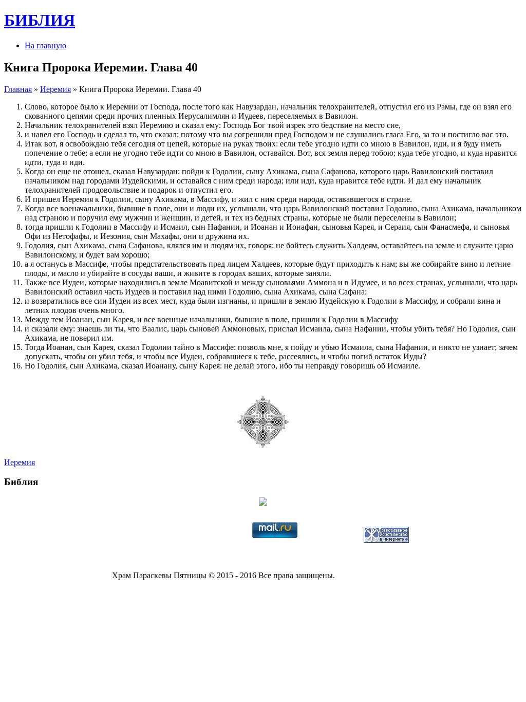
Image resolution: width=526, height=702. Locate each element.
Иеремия (55, 89)
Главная (18, 89)
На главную (45, 45)
